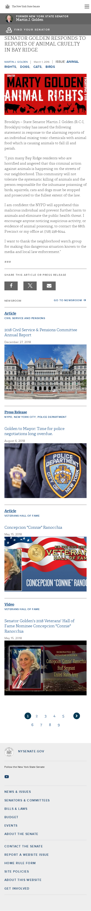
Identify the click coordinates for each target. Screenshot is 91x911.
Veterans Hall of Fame (22, 516)
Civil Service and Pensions (24, 318)
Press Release (15, 412)
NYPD (8, 417)
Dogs (24, 66)
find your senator (32, 30)
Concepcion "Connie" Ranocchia (33, 527)
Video (9, 604)
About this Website (23, 880)
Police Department (52, 417)
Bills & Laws (16, 808)
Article (10, 313)
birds (50, 66)
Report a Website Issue (26, 854)
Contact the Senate (23, 846)
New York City (25, 417)
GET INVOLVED (17, 888)
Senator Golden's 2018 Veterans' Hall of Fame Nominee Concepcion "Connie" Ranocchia (39, 626)
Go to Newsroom (68, 300)
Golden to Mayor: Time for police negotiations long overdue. (34, 431)
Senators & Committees (27, 800)
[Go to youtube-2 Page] (7, 776)
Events (10, 825)
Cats (37, 66)
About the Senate (21, 834)
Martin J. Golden (29, 20)
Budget (11, 817)
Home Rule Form (20, 863)
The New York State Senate (26, 7)
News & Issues (17, 791)
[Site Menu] (86, 6)
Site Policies (16, 871)
